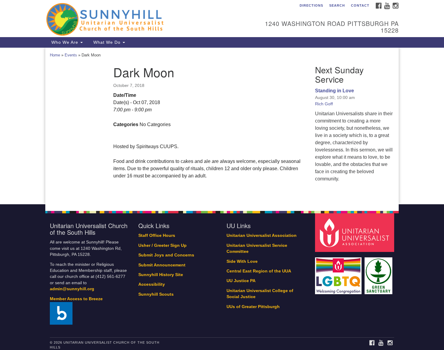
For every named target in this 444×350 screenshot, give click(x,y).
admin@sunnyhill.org (72, 289)
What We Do (107, 42)
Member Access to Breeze (76, 299)
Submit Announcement (161, 265)
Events (71, 55)
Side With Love (242, 261)
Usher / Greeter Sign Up (162, 245)
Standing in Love (334, 90)
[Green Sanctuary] (379, 272)
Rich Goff (324, 103)
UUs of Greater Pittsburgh (253, 306)
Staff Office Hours (156, 235)
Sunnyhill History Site (160, 274)
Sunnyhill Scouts (156, 294)
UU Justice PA (241, 280)
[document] (222, 126)
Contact (360, 5)
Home (55, 55)
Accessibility (151, 284)
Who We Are (65, 42)
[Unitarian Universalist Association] (355, 232)
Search (337, 5)
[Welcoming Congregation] (339, 272)
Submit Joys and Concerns (166, 255)
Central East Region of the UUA (259, 271)
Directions (311, 5)
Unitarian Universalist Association (262, 235)
